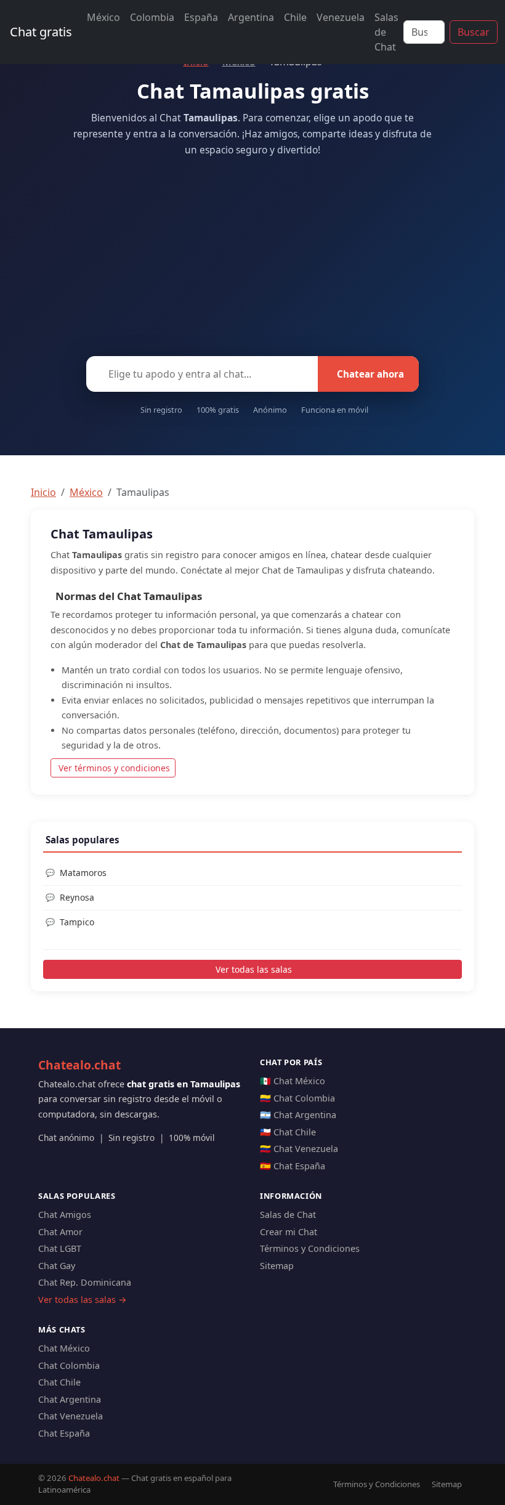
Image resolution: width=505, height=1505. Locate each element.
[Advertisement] (252, 252)
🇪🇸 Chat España (292, 1166)
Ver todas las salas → (82, 1299)
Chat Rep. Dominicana (84, 1282)
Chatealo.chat (79, 1065)
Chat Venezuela (70, 1416)
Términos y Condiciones (310, 1248)
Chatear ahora (370, 374)
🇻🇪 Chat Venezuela (299, 1148)
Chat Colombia (69, 1365)
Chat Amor (60, 1232)
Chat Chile (59, 1382)
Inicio (43, 492)
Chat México (64, 1348)
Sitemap (277, 1266)
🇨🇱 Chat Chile (288, 1132)
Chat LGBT (59, 1248)
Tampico (77, 922)
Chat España (64, 1433)
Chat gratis (41, 31)
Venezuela (341, 17)
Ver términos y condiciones (114, 768)
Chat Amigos (64, 1214)
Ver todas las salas (254, 969)
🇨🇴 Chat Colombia (297, 1098)
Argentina (251, 17)
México (103, 17)
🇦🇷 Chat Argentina (298, 1115)
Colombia (152, 17)
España (201, 17)
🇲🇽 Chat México (292, 1081)
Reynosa (77, 897)
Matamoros (83, 872)
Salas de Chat (386, 32)
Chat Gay (56, 1266)
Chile (295, 17)
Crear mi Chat (288, 1232)
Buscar (474, 32)
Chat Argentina (69, 1399)
